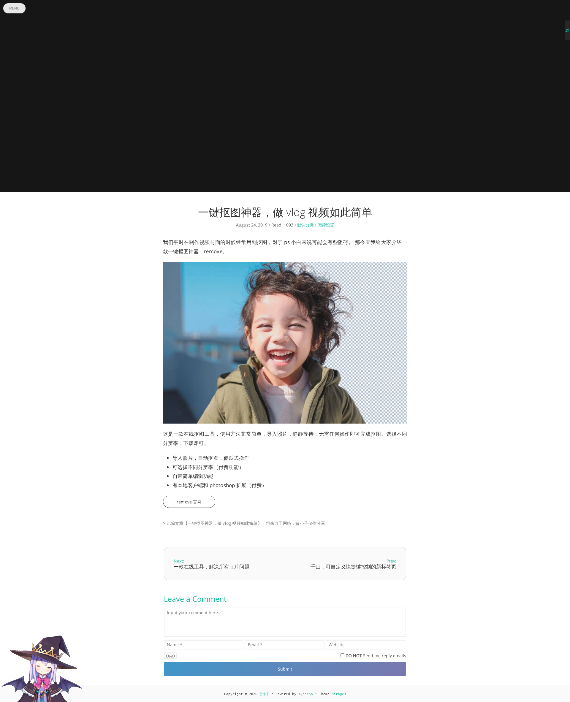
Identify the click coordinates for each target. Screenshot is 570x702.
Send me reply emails (376, 655)
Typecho (305, 694)
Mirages (339, 694)
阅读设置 (326, 225)
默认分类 (305, 225)
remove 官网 (189, 502)
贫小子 (264, 694)
